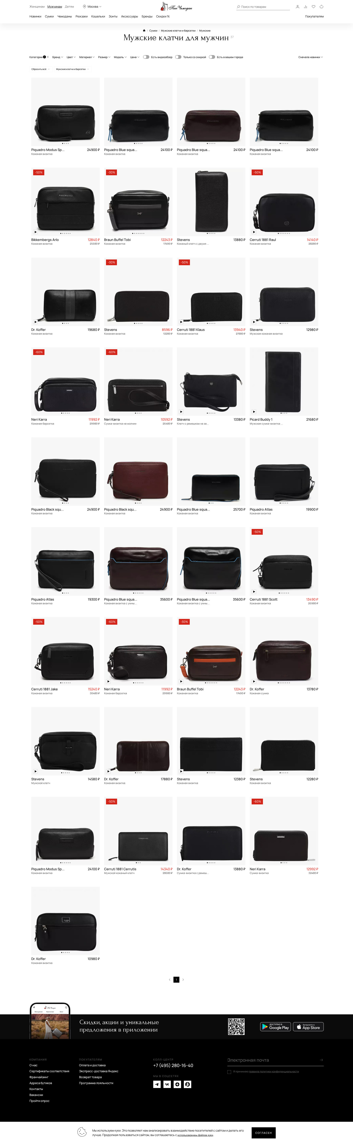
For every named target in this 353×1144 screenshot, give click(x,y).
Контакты (36, 1089)
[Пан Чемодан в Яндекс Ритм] (187, 1084)
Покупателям (314, 16)
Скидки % (163, 16)
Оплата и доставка (92, 1065)
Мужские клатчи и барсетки (178, 30)
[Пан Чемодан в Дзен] (177, 1084)
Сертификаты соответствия (49, 1071)
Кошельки (98, 16)
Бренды (147, 16)
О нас (33, 1065)
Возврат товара (90, 1077)
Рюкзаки (82, 16)
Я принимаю (266, 1071)
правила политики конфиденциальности (274, 1071)
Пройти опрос (39, 1101)
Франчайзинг (39, 1077)
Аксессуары (129, 16)
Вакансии (36, 1095)
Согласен (263, 1133)
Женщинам (37, 6)
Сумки (49, 16)
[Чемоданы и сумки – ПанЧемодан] (176, 6)
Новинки (35, 16)
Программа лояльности (96, 1083)
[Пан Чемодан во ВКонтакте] (167, 1084)
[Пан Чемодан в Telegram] (157, 1084)
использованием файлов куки (195, 1135)
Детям (69, 6)
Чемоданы (64, 16)
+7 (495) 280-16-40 (173, 1065)
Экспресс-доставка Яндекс (98, 1071)
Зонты (113, 16)
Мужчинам (54, 6)
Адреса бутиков (40, 1083)
